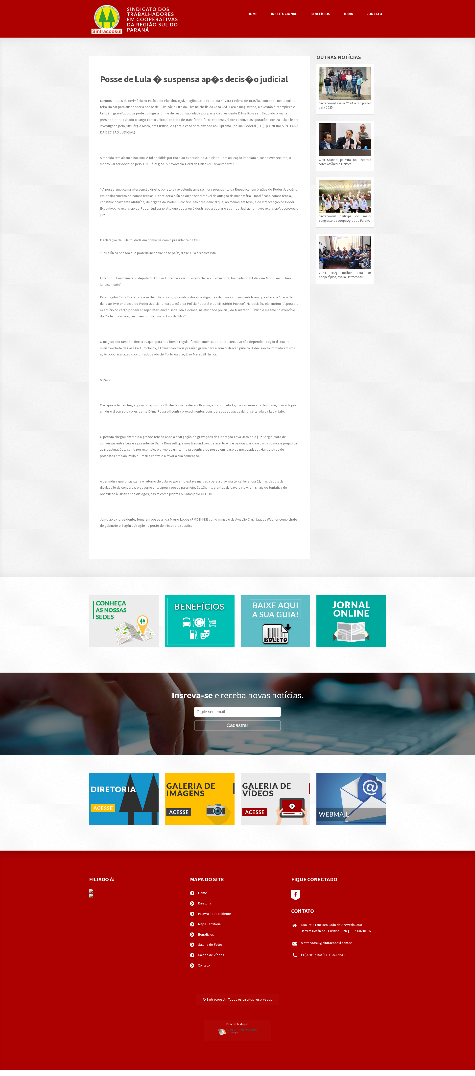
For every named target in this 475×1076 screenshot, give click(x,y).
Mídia (348, 14)
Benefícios (320, 14)
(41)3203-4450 (311, 954)
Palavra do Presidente (214, 913)
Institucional (284, 14)
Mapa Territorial (209, 924)
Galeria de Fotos (210, 944)
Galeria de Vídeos (211, 955)
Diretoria (204, 903)
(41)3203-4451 (334, 954)
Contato (374, 14)
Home (252, 14)
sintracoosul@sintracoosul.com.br (326, 943)
